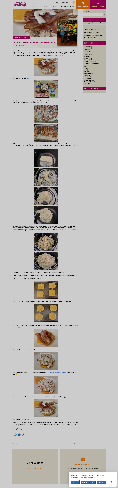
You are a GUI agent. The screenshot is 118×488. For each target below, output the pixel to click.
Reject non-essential (88, 482)
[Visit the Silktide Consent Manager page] (112, 482)
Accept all (75, 482)
